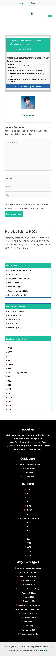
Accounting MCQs (16, 311)
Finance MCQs (14, 319)
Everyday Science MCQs (31, 40)
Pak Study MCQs (15, 282)
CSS (9, 356)
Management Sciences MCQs (29, 609)
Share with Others (22, 44)
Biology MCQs (29, 601)
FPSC (10, 343)
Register (35, 3)
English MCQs (14, 274)
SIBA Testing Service (17, 372)
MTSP (10, 397)
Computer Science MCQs (29, 588)
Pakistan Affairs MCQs (18, 291)
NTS (9, 360)
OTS (9, 401)
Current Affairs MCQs (18, 295)
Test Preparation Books (29, 464)
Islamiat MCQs (14, 286)
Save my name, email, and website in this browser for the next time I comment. (26, 206)
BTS (9, 380)
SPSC (10, 352)
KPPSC (10, 364)
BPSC (10, 368)
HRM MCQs (12, 323)
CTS (9, 384)
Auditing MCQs (14, 315)
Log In (22, 3)
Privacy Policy (29, 468)
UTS (9, 409)
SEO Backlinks (29, 476)
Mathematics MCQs (29, 634)
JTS (9, 389)
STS (9, 405)
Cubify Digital (40, 650)
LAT (9, 393)
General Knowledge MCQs (19, 270)
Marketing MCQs (15, 327)
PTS (9, 376)
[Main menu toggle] (49, 15)
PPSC (10, 347)
